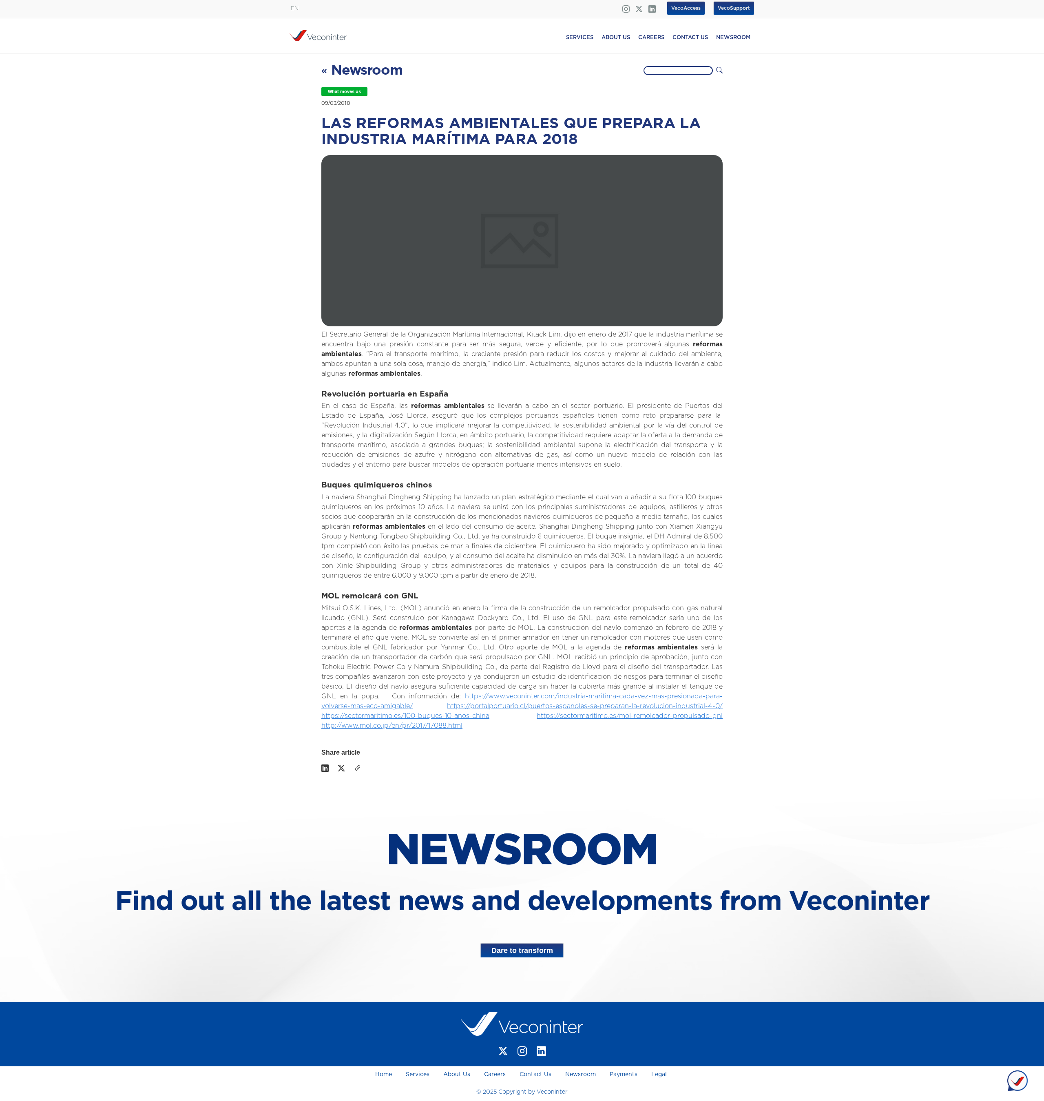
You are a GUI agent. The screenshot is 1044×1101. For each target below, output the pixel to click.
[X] (341, 769)
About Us (456, 1074)
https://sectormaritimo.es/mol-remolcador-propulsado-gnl (630, 716)
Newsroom (580, 1074)
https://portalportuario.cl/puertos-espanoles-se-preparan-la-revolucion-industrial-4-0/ (585, 706)
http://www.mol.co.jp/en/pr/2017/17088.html (391, 725)
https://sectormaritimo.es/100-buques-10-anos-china (405, 716)
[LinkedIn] (325, 769)
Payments (623, 1074)
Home (384, 1074)
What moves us (344, 91)
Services (417, 1074)
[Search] (719, 70)
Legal (659, 1074)
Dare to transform (522, 950)
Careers (495, 1074)
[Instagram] (522, 1051)
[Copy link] (357, 769)
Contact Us (535, 1074)
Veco (734, 8)
